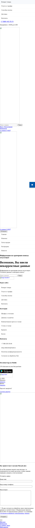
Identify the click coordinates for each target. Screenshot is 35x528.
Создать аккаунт (5, 391)
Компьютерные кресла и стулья (11, 322)
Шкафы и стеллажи (7, 313)
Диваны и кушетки (7, 317)
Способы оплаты (6, 295)
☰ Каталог (4, 231)
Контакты (4, 304)
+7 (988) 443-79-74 (7, 21)
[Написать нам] (32, 185)
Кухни (3, 334)
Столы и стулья (6, 326)
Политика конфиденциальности (11, 352)
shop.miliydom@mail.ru (8, 348)
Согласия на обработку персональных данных (14, 513)
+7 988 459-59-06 (6, 343)
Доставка (4, 300)
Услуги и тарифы (6, 291)
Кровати (4, 330)
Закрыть (2, 382)
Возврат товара (6, 287)
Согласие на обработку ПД (9, 356)
